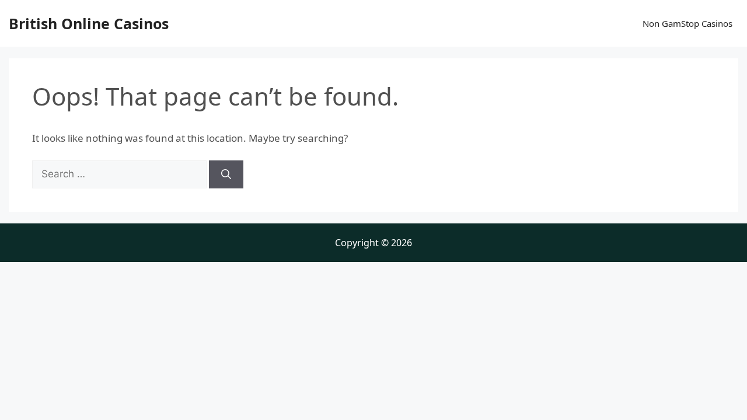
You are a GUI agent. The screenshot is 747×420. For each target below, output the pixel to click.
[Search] (226, 174)
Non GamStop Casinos (687, 23)
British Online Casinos (89, 23)
